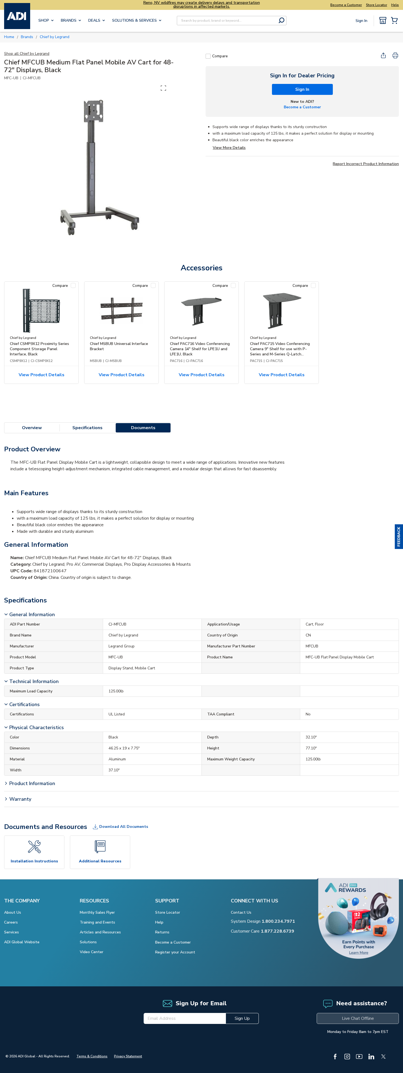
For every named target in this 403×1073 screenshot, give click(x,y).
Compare (220, 56)
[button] (399, 536)
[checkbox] (208, 56)
